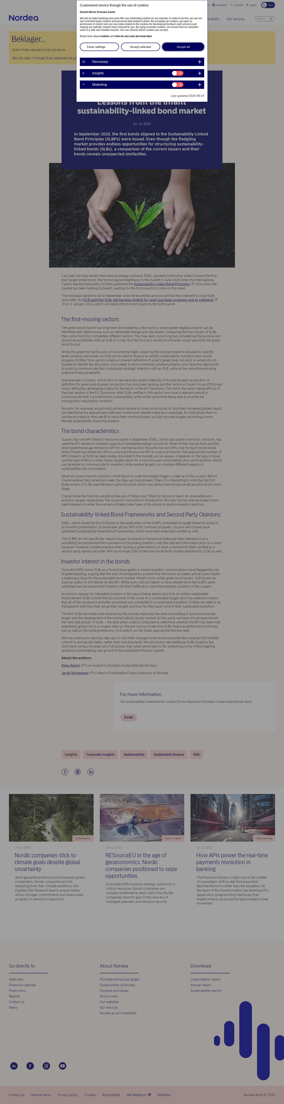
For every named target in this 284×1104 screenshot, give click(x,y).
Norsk (92, 12)
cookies (105, 36)
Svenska (102, 12)
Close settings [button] (96, 46)
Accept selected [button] (140, 46)
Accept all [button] (183, 46)
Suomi (111, 12)
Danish (84, 12)
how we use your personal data (133, 36)
